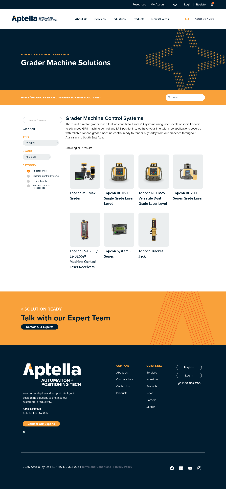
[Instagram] (199, 468)
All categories (40, 171)
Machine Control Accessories (41, 186)
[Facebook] (172, 468)
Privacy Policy (122, 467)
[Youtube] (190, 468)
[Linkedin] (181, 468)
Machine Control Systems (46, 176)
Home (25, 97)
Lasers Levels (40, 181)
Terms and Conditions (96, 467)
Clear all (29, 128)
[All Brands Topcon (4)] (37, 157)
